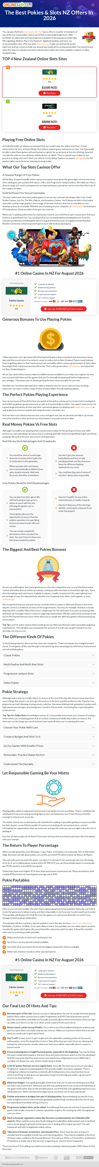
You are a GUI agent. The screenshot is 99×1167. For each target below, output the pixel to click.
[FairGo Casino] (49, 73)
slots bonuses (43, 44)
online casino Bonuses (81, 923)
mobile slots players (83, 407)
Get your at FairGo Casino (65, 309)
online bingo (8, 599)
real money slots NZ (33, 31)
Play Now (50, 93)
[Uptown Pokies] (49, 108)
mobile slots (77, 206)
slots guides (80, 158)
